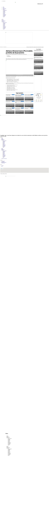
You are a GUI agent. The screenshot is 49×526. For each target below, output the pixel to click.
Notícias (4, 9)
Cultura (4, 16)
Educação (4, 12)
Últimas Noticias (5, 10)
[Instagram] (38, 1)
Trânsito (4, 11)
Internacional (4, 14)
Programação (4, 8)
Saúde (4, 13)
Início (2, 19)
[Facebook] (40, 1)
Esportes (4, 144)
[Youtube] (42, 1)
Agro (3, 147)
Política (4, 24)
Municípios (4, 15)
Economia (4, 27)
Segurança (4, 141)
